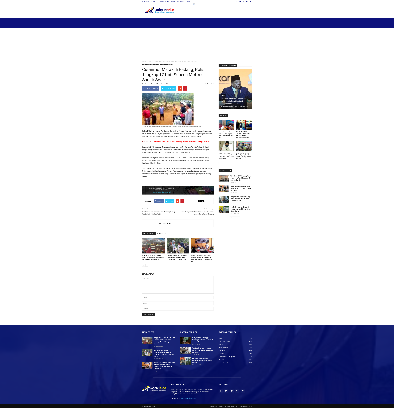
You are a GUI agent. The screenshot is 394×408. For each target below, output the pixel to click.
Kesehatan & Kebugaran (227, 357)
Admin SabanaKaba (153, 84)
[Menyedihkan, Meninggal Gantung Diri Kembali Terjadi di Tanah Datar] (185, 340)
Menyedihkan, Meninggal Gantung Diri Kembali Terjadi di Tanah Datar (202, 340)
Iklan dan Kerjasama (231, 406)
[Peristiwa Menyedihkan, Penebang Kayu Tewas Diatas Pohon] (185, 361)
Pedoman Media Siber (245, 406)
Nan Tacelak (180, 1)
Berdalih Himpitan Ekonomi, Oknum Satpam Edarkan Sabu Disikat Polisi (240, 209)
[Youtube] (250, 1)
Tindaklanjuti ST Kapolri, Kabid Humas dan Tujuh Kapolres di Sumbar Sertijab (240, 178)
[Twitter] (240, 1)
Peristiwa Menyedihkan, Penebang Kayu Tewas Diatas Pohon (202, 360)
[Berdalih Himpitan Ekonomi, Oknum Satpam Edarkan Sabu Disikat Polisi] (224, 209)
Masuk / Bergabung (164, 1)
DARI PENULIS (161, 234)
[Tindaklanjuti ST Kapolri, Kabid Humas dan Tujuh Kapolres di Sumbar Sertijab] (224, 178)
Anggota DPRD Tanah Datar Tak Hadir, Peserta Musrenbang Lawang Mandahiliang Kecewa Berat (153, 257)
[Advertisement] (197, 43)
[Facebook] (236, 1)
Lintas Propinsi (223, 347)
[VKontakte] (246, 1)
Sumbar (162, 64)
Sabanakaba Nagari (225, 363)
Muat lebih (234, 218)
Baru (150, 61)
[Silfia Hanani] (235, 89)
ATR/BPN (169, 252)
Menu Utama (150, 64)
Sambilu (173, 1)
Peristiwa (222, 351)
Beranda (144, 61)
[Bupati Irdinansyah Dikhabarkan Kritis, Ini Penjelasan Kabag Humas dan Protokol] (226, 146)
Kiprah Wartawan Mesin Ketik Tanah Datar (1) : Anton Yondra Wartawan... (240, 188)
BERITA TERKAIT (148, 234)
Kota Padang (169, 64)
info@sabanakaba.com (188, 398)
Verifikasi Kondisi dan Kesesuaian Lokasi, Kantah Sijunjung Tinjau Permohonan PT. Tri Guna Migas (177, 257)
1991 (245, 106)
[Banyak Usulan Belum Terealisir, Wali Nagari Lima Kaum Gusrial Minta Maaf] (226, 125)
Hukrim (157, 64)
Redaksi (221, 406)
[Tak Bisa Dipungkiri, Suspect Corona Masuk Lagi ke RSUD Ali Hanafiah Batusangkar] (185, 350)
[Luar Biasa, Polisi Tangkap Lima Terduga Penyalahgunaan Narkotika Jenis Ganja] (244, 125)
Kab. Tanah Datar (224, 341)
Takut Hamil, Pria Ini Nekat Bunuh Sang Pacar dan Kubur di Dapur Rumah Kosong (197, 213)
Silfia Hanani (226, 104)
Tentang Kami (213, 406)
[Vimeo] (243, 1)
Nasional (221, 360)
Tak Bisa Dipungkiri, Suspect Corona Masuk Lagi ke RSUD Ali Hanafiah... (202, 350)
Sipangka (188, 1)
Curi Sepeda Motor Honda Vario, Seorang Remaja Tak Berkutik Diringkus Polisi (181, 142)
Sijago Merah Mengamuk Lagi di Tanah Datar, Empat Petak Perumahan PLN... (240, 199)
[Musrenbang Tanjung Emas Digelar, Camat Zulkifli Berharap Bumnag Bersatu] (244, 146)
